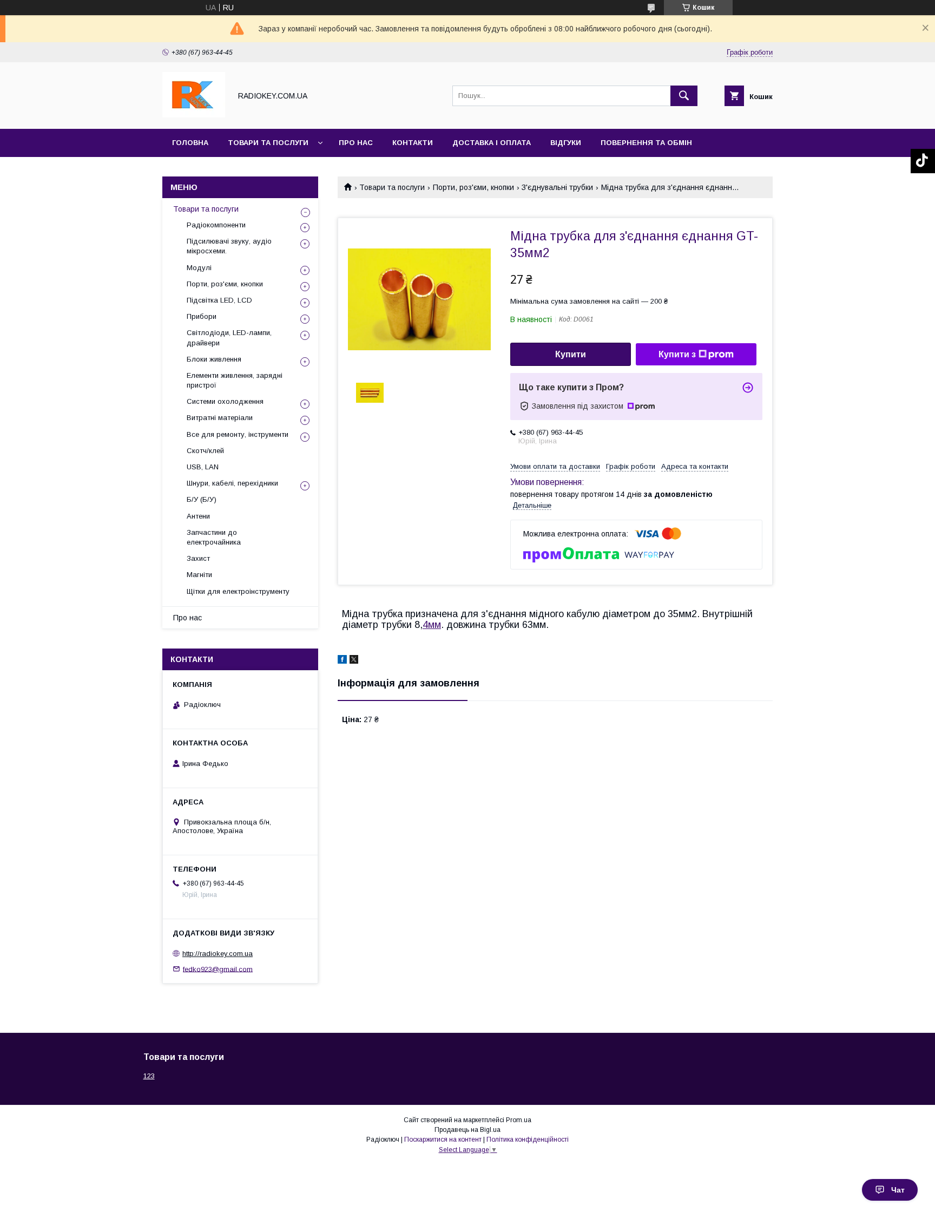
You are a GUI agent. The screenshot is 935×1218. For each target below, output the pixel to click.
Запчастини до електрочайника (214, 537)
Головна (190, 143)
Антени (198, 516)
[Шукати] (683, 96)
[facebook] (342, 661)
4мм (432, 624)
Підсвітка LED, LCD (219, 300)
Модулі (199, 268)
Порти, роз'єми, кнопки (473, 187)
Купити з (677, 354)
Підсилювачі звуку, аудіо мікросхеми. (229, 246)
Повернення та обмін (646, 143)
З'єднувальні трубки (557, 187)
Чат (898, 1190)
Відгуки (565, 143)
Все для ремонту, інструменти (237, 434)
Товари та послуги (268, 143)
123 (149, 1076)
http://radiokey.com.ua (217, 953)
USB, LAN (203, 467)
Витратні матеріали (220, 418)
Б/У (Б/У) (201, 499)
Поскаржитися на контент (443, 1139)
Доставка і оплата (491, 143)
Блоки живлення (214, 359)
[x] (354, 661)
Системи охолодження (225, 401)
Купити (570, 354)
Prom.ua (518, 1120)
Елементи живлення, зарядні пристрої (234, 380)
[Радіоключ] (193, 114)
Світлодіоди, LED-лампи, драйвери (229, 337)
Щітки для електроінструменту (238, 591)
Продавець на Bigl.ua (467, 1130)
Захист (198, 558)
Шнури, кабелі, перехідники (232, 483)
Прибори (201, 316)
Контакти (412, 143)
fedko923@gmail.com (218, 969)
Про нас (356, 143)
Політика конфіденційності (527, 1139)
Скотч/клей (205, 451)
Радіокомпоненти (216, 225)
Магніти (199, 575)
